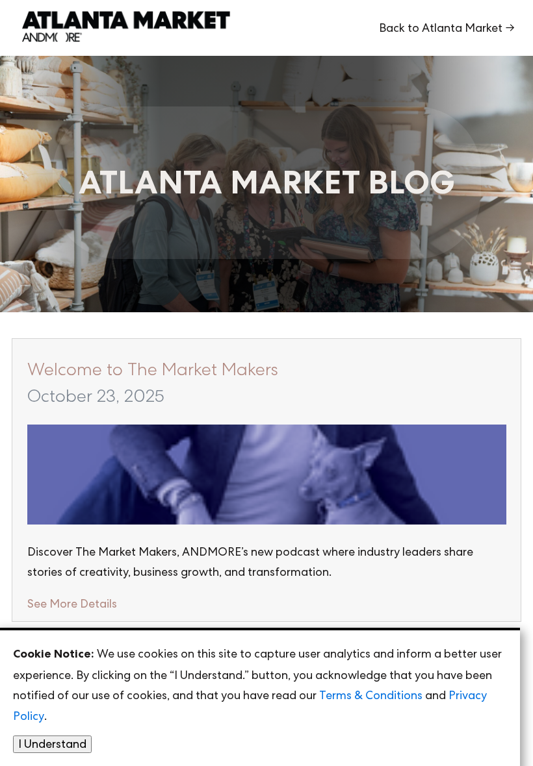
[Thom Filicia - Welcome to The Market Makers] (266, 476)
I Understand (52, 743)
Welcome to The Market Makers (152, 369)
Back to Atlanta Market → (447, 27)
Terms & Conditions (370, 695)
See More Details (72, 603)
